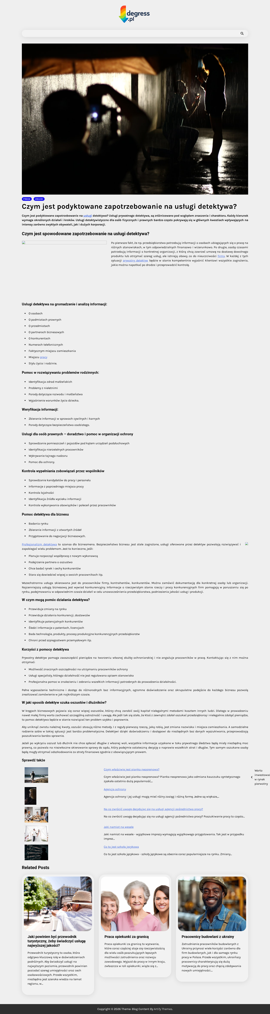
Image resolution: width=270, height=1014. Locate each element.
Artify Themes (163, 1009)
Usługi (39, 199)
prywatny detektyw (135, 260)
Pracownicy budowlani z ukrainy (208, 936)
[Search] (242, 33)
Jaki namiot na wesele (119, 827)
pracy (43, 357)
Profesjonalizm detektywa (39, 544)
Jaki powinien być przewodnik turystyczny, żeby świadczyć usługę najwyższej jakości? (57, 941)
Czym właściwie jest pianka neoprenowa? (131, 769)
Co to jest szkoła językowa (121, 846)
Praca (26, 199)
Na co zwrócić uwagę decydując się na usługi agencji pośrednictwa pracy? (153, 809)
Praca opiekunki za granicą (127, 936)
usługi (87, 215)
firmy (221, 256)
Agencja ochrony (115, 789)
